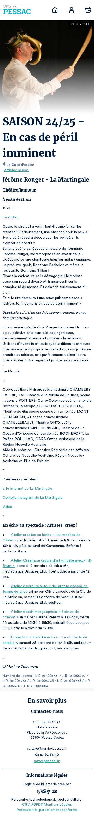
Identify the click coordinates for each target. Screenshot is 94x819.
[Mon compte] (71, 10)
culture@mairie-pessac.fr (47, 748)
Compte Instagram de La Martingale (32, 498)
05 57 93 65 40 (47, 754)
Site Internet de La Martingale (27, 488)
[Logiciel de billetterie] (47, 792)
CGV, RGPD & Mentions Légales (47, 804)
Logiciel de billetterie (40, 784)
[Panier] (88, 10)
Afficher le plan (16, 170)
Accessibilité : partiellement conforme (47, 809)
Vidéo (7, 507)
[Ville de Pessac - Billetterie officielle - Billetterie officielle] (55, 10)
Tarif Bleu (11, 217)
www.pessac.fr (47, 761)
